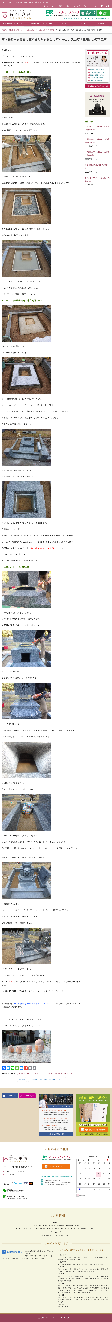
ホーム (37, 6)
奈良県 (67, 1235)
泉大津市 (52, 1225)
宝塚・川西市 (59, 1235)
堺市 (40, 1225)
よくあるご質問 (57, 6)
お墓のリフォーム (47, 23)
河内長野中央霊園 (65, 1074)
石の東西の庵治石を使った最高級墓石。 (97, 179)
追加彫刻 (65, 23)
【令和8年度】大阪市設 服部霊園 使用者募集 (97, 140)
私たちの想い (19, 1171)
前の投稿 (21, 1079)
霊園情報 (101, 23)
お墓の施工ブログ (24, 1074)
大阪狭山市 (93, 1228)
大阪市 (34, 1225)
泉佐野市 (64, 1228)
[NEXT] (108, 1156)
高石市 (66, 1225)
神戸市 (44, 1235)
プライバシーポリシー (90, 6)
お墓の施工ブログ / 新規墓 (41, 1074)
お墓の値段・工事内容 (11, 23)
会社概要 (68, 6)
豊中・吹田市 (75, 1225)
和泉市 (45, 1225)
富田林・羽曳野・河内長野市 (78, 1228)
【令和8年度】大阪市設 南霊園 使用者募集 (97, 153)
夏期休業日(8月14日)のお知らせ (96, 166)
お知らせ (45, 6)
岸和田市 (60, 1225)
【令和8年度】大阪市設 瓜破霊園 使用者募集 (97, 128)
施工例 (83, 23)
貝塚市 (57, 1228)
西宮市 (50, 1235)
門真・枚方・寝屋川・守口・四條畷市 (28, 1228)
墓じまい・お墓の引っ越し (29, 23)
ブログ (55, 1074)
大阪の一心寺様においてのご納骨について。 (47, 1079)
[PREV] (78, 1156)
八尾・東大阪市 (47, 1228)
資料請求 (77, 6)
